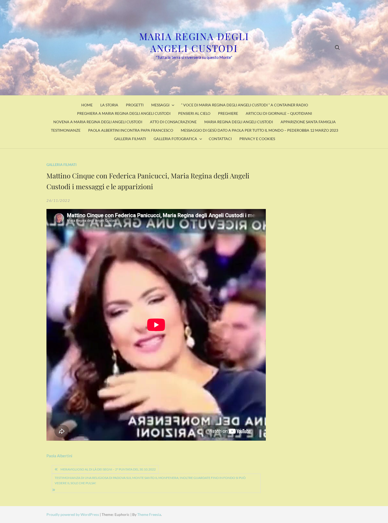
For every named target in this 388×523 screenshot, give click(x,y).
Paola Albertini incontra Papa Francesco (130, 130)
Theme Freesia (149, 514)
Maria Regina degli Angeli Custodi (194, 42)
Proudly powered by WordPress (73, 514)
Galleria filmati (130, 138)
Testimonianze (66, 130)
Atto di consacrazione (173, 122)
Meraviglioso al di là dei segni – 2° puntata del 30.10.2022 (108, 469)
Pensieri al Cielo (194, 113)
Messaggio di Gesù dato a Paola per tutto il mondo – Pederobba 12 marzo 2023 (259, 130)
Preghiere (228, 113)
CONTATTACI (220, 138)
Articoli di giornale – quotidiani (279, 113)
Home (87, 105)
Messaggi (160, 105)
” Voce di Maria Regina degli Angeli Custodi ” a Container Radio (244, 105)
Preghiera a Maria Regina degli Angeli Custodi (124, 113)
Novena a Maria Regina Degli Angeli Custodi (97, 122)
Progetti (135, 105)
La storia (109, 105)
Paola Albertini (59, 455)
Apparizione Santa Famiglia (308, 122)
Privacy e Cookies (257, 138)
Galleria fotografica (175, 138)
